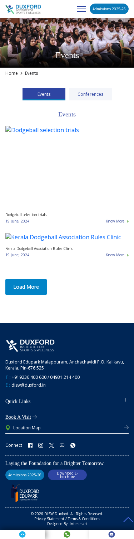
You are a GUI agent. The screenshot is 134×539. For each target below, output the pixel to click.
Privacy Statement (49, 518)
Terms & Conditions (84, 518)
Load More (26, 286)
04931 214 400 (65, 377)
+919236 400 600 (29, 377)
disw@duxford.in (28, 385)
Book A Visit (18, 417)
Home (11, 73)
